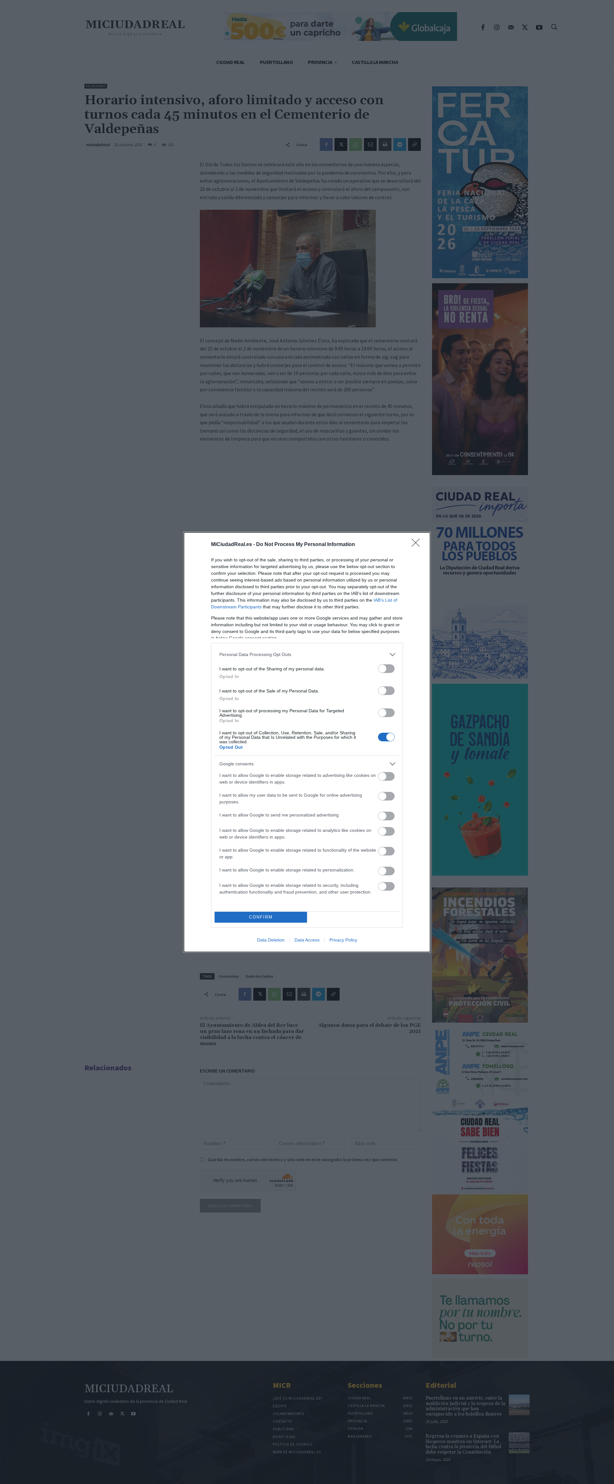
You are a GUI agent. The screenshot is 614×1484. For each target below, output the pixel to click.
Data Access (307, 939)
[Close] (418, 545)
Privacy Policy (343, 939)
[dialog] (307, 742)
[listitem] (307, 654)
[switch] (386, 668)
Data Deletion (271, 939)
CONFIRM (261, 917)
